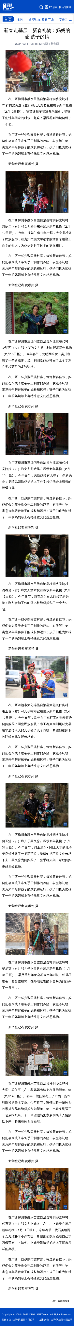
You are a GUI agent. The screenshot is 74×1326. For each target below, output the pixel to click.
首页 (8, 19)
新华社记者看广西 (41, 19)
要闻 (20, 19)
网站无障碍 (65, 7)
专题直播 (65, 19)
